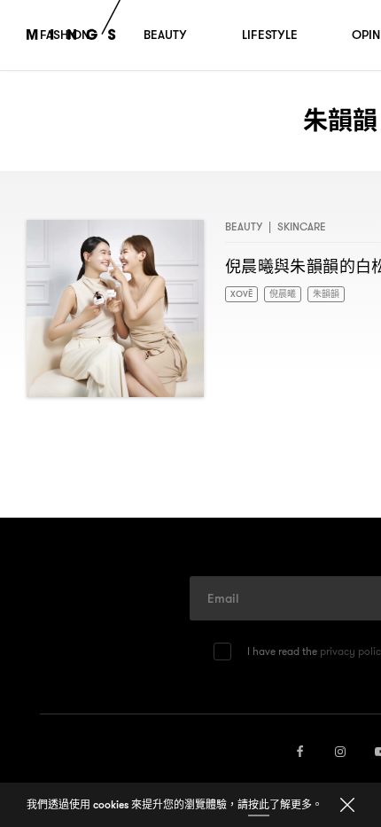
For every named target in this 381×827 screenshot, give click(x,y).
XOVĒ (244, 294)
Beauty (243, 226)
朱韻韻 (339, 294)
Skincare (301, 226)
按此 (258, 804)
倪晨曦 (291, 294)
